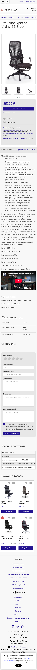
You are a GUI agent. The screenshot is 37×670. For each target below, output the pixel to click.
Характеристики (22, 150)
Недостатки (7, 394)
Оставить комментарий (12, 433)
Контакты (17, 614)
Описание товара (7, 150)
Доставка (18, 600)
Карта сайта (18, 621)
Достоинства (7, 379)
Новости (18, 607)
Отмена (8, 508)
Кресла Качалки (18, 588)
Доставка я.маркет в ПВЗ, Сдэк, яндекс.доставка (18, 133)
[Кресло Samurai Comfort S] (25, 492)
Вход (21, 2)
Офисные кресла (18, 567)
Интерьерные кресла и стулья (18, 574)
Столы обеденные (18, 585)
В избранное (10, 119)
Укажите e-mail (8, 371)
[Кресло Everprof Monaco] (8, 492)
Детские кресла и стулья (18, 578)
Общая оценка (8, 355)
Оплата (17, 604)
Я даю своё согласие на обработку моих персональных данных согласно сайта (19, 427)
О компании (18, 597)
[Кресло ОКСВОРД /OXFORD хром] (8, 527)
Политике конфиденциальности (17, 429)
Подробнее (8, 511)
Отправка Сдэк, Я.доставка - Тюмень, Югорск (16, 138)
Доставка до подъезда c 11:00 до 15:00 (15, 130)
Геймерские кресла (18, 571)
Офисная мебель (18, 564)
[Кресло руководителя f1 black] (25, 527)
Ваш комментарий (9, 409)
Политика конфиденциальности (18, 618)
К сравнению (11, 122)
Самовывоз (6, 128)
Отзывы (34, 150)
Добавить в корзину (18, 109)
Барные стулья (18, 581)
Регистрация (30, 2)
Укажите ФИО (8, 364)
